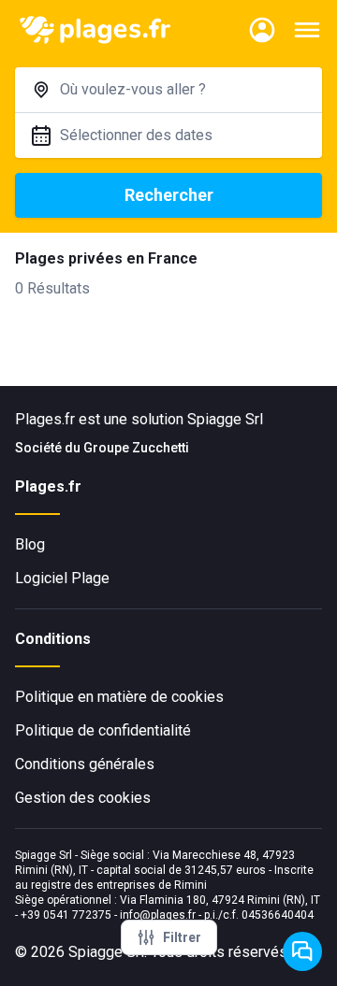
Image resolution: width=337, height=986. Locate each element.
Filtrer (182, 937)
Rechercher (169, 195)
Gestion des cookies (83, 798)
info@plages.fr (158, 915)
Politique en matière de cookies (119, 697)
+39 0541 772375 (66, 915)
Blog (30, 544)
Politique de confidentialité (103, 730)
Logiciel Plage (62, 578)
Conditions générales (84, 764)
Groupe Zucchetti (136, 447)
